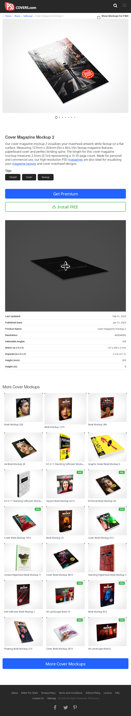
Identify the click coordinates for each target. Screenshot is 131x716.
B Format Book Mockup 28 (102, 500)
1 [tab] (56, 117)
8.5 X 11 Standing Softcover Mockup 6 (24, 500)
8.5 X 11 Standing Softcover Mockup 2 (66, 464)
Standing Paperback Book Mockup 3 (107, 574)
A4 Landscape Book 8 (99, 648)
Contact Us (38, 698)
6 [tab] (71, 117)
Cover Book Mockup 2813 (59, 648)
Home (8, 16)
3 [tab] (62, 117)
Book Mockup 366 (97, 424)
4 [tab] (65, 117)
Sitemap (51, 698)
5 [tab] (68, 117)
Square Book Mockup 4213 (60, 500)
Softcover (28, 16)
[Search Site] (115, 5)
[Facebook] (55, 707)
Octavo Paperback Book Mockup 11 (22, 574)
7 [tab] (74, 117)
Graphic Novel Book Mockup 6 (104, 464)
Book (17, 16)
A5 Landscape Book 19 (58, 611)
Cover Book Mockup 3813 (59, 574)
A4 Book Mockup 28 (14, 464)
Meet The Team (29, 692)
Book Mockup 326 (13, 424)
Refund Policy (93, 692)
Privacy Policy (48, 692)
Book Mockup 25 (55, 537)
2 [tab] (59, 117)
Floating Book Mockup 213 (18, 648)
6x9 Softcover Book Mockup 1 (19, 611)
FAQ (117, 692)
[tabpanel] (65, 66)
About (14, 692)
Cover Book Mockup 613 (101, 537)
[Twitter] (65, 707)
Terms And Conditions (70, 692)
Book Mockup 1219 (54, 427)
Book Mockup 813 (97, 611)
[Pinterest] (75, 707)
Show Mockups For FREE (115, 16)
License (108, 692)
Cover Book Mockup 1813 (17, 537)
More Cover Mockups (65, 664)
